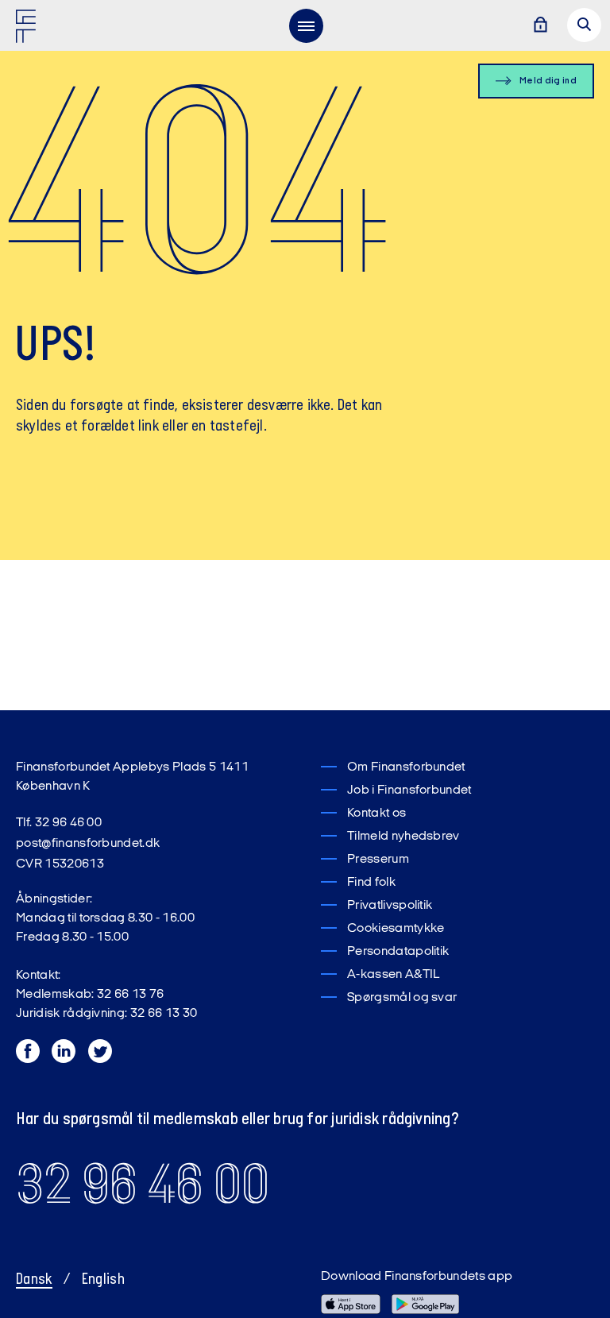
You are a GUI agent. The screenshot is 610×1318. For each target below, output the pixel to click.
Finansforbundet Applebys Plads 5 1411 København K (132, 777)
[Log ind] (540, 26)
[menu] (305, 25)
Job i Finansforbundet (409, 790)
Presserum (378, 859)
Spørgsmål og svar (402, 997)
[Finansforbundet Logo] (28, 29)
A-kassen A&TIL (393, 974)
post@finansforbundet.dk (88, 843)
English (103, 1280)
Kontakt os (376, 813)
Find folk (371, 882)
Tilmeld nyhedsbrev (403, 836)
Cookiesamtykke (395, 928)
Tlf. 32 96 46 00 (59, 823)
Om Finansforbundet (406, 767)
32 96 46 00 (142, 1184)
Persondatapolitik (398, 951)
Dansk (34, 1280)
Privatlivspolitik (389, 905)
